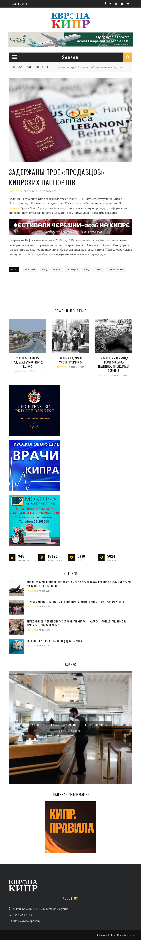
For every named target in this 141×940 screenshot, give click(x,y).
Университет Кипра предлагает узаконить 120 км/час (27, 362)
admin (113, 934)
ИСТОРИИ (62, 367)
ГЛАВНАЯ (24, 67)
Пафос (57, 269)
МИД (44, 269)
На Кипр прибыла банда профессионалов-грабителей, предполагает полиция (113, 364)
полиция (72, 269)
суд (86, 269)
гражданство (116, 269)
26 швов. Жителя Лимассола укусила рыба (54, 641)
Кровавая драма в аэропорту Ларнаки (70, 360)
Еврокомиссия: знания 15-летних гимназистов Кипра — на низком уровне (75, 602)
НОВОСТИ (43, 67)
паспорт (30, 269)
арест (98, 269)
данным (14, 208)
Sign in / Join (19, 3)
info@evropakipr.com (26, 921)
